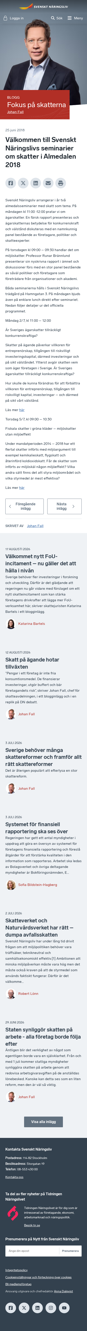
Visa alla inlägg (43, 1122)
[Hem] (43, 6)
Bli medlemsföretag (18, 1284)
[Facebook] (10, 183)
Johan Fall (15, 112)
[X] (23, 183)
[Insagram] (51, 1308)
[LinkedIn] (35, 183)
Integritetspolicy (16, 1270)
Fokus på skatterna (36, 104)
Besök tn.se (32, 1225)
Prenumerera (70, 1251)
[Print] (60, 183)
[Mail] (48, 183)
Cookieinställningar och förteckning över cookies (38, 1277)
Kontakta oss (14, 1177)
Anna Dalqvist (63, 1291)
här (22, 410)
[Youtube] (64, 1308)
